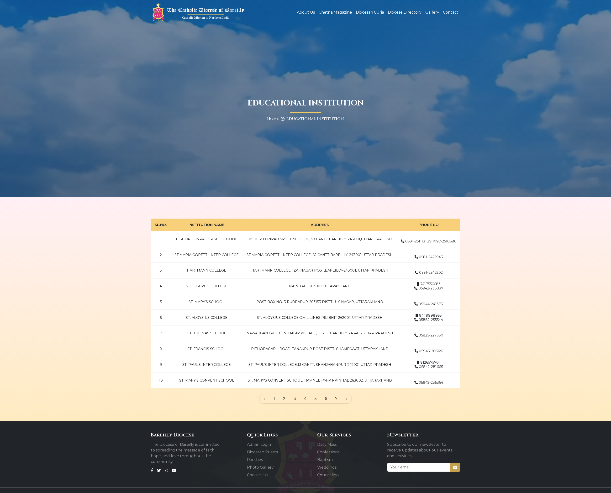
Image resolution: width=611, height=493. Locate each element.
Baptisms (325, 459)
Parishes (255, 459)
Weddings (327, 467)
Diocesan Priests (262, 452)
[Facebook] (152, 470)
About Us (306, 12)
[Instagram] (166, 470)
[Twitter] (159, 470)
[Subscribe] (455, 467)
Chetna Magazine (335, 12)
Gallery (432, 12)
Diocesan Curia (370, 12)
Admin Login (259, 444)
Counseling (328, 475)
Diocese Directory (404, 12)
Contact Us (257, 475)
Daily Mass (327, 444)
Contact (450, 12)
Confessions (328, 452)
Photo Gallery (260, 467)
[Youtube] (174, 470)
